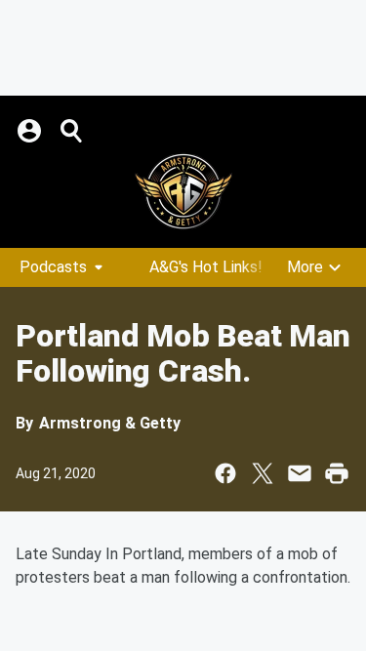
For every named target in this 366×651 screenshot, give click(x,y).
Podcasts (53, 267)
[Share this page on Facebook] (225, 473)
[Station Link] (183, 191)
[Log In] (31, 130)
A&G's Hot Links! (206, 267)
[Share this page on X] (262, 473)
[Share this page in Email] (299, 473)
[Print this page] (336, 473)
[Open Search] (72, 130)
